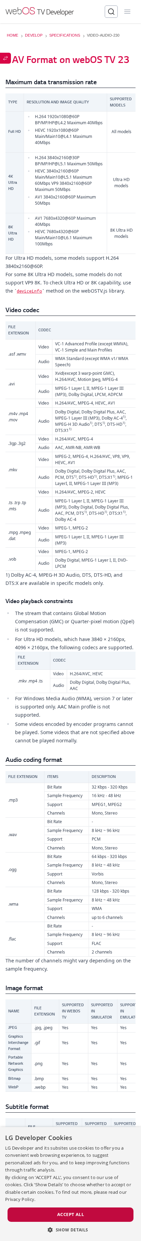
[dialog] (70, 1184)
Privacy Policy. (20, 1199)
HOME (12, 35)
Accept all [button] (70, 1214)
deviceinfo (29, 291)
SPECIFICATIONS (64, 35)
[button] (70, 1229)
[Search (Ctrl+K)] (111, 11)
